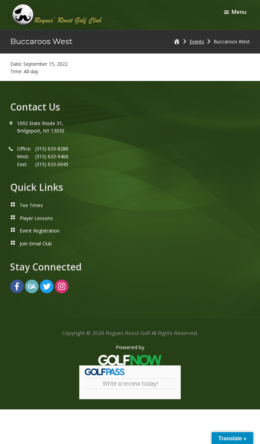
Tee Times (31, 205)
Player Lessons (36, 218)
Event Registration (40, 230)
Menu (239, 12)
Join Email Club (36, 243)
